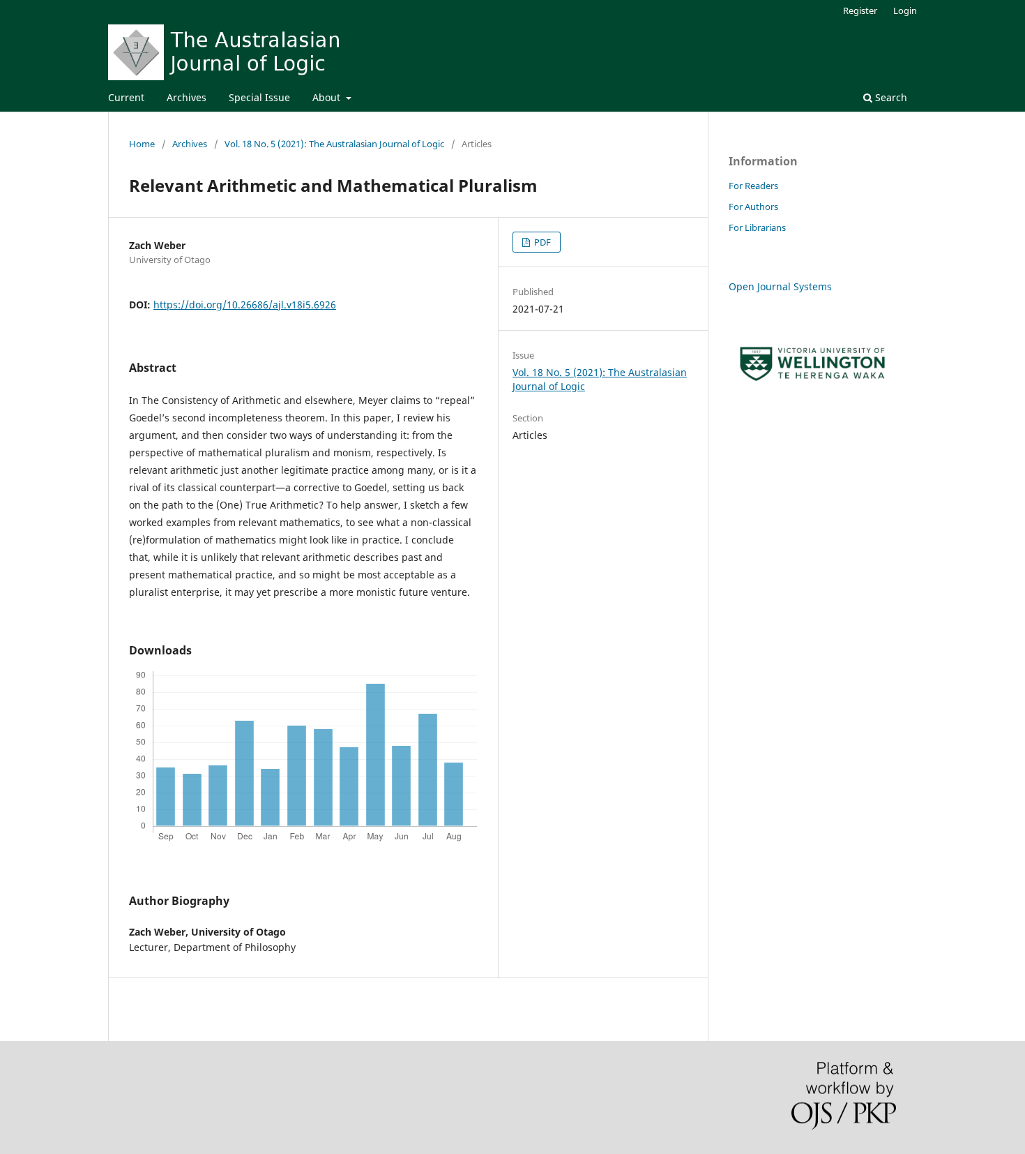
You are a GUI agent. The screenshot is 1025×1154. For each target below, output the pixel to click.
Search (889, 97)
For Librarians (757, 227)
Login (905, 10)
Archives (186, 97)
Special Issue (259, 97)
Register (860, 10)
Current (126, 97)
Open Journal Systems (780, 286)
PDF (541, 242)
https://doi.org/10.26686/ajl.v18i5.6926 (244, 304)
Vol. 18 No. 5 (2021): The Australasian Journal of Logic (334, 143)
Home (142, 143)
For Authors (753, 206)
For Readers (753, 185)
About (327, 97)
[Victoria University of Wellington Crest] (812, 388)
